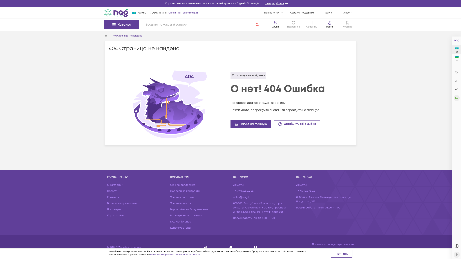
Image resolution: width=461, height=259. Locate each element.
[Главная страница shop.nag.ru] (105, 36)
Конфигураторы (180, 228)
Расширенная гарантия (186, 215)
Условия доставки (182, 197)
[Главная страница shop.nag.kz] (116, 13)
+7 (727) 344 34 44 (158, 12)
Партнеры (114, 209)
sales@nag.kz (190, 12)
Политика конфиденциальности (333, 244)
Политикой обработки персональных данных (175, 254)
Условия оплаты (180, 203)
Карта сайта (115, 215)
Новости (112, 191)
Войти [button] (329, 26)
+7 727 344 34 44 (305, 191)
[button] (230, 3)
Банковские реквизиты (122, 203)
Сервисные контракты (185, 191)
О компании (115, 185)
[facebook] (255, 247)
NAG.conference (180, 221)
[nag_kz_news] (230, 247)
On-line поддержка (182, 185)
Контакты (113, 197)
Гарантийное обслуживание (189, 209)
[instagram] (205, 247)
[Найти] (257, 24)
